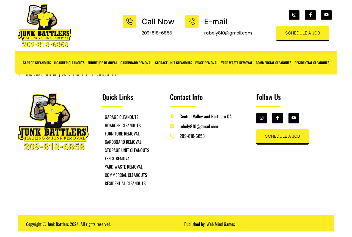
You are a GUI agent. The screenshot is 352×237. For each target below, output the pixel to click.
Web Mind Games (221, 224)
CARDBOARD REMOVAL (136, 62)
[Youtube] (326, 15)
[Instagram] (294, 15)
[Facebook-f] (310, 15)
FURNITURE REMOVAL (102, 62)
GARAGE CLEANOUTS (37, 62)
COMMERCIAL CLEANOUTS (273, 62)
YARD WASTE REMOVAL (236, 62)
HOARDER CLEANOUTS (69, 62)
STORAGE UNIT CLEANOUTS (173, 62)
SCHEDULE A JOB (302, 33)
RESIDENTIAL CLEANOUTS (312, 62)
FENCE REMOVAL (206, 62)
